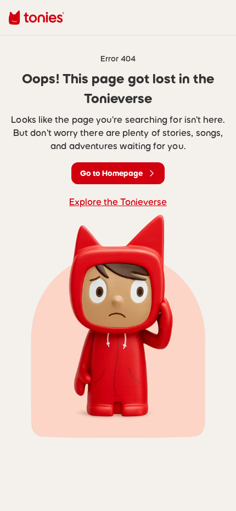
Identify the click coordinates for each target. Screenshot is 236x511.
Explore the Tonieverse (118, 201)
